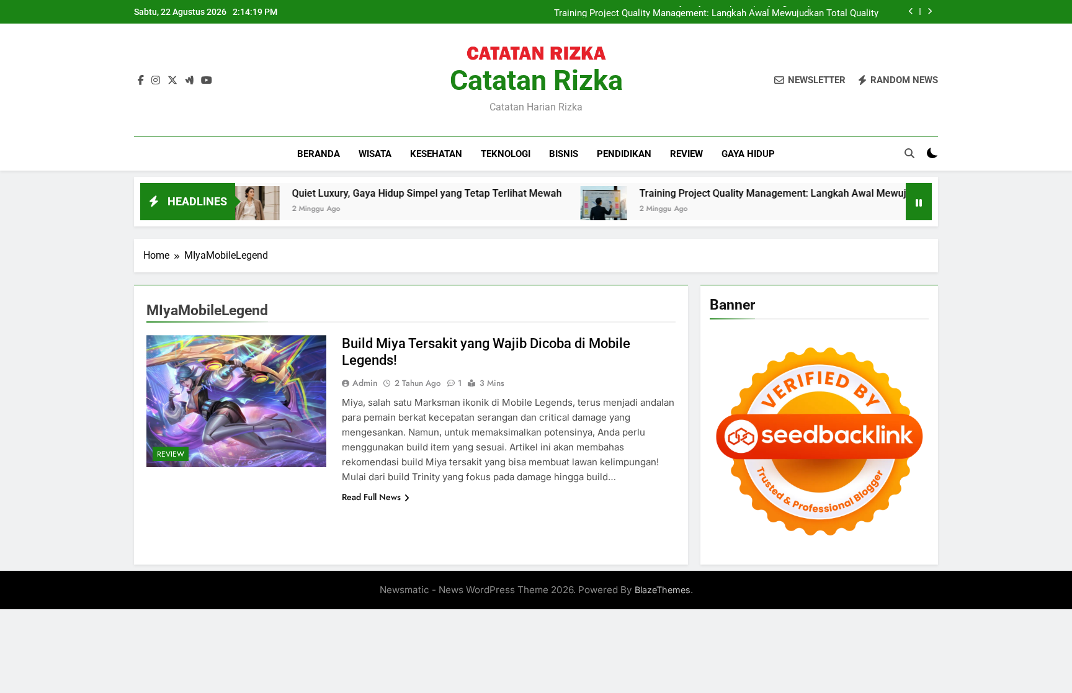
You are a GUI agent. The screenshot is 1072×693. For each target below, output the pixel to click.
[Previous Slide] (911, 11)
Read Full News (371, 497)
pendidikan (624, 153)
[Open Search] (909, 153)
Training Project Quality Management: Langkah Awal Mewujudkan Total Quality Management (716, 12)
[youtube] (206, 80)
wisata (375, 153)
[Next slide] (929, 11)
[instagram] (156, 80)
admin (365, 383)
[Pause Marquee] (919, 201)
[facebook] (141, 80)
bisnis (563, 153)
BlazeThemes (662, 589)
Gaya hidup (748, 153)
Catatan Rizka (536, 80)
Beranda (318, 153)
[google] (189, 80)
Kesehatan (436, 153)
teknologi (505, 153)
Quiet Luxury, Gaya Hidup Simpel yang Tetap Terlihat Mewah (395, 193)
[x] (172, 80)
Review (686, 153)
